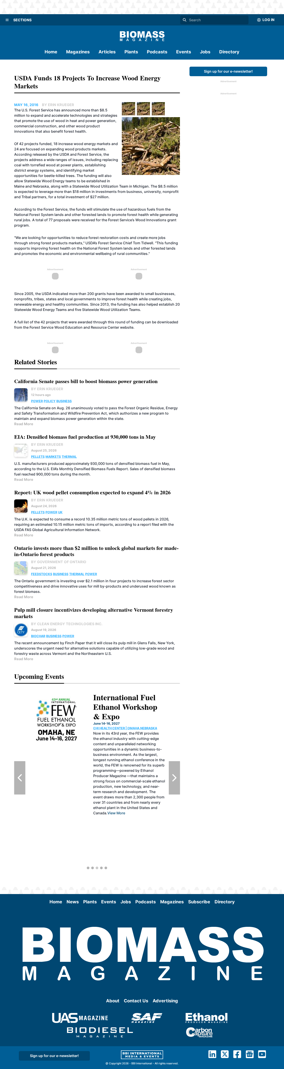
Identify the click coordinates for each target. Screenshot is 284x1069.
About (112, 1000)
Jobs (205, 51)
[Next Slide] (174, 777)
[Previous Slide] (19, 777)
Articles (107, 51)
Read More (23, 424)
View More (116, 813)
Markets (53, 456)
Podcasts (157, 51)
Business (64, 401)
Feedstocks (41, 574)
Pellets (38, 456)
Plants (131, 51)
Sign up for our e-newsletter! (228, 71)
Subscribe (199, 901)
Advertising (165, 1000)
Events (183, 51)
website (126, 327)
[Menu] (7, 20)
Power (37, 401)
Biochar (38, 636)
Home (51, 51)
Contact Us (136, 1000)
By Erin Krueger (47, 389)
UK (60, 512)
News (73, 901)
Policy (49, 401)
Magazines (78, 51)
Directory (229, 51)
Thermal (69, 456)
